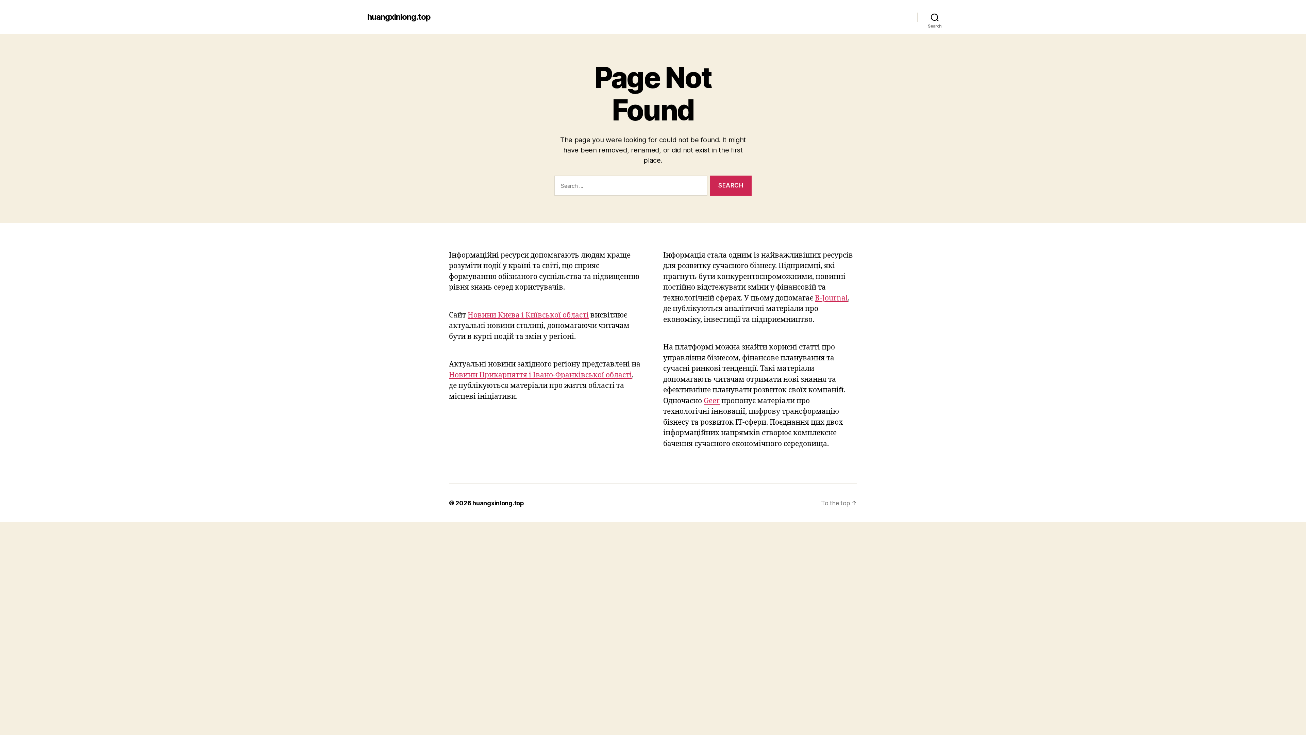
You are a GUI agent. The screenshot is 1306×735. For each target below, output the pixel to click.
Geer (712, 401)
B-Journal (831, 298)
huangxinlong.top (399, 17)
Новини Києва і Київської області (528, 315)
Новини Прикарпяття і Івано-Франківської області (540, 375)
